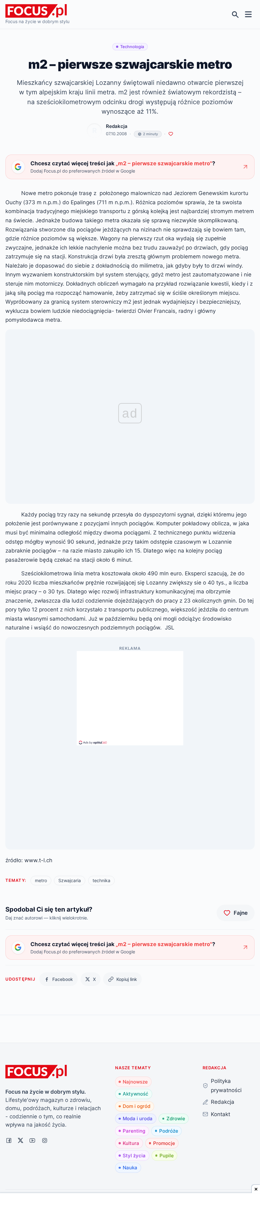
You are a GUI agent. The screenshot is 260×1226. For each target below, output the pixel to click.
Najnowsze (135, 1082)
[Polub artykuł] (170, 134)
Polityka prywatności (226, 1085)
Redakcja (116, 126)
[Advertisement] (130, 695)
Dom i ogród (136, 1106)
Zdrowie (175, 1118)
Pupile (166, 1156)
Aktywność (135, 1094)
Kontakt (220, 1114)
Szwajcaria (69, 880)
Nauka (130, 1168)
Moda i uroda (138, 1118)
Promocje (164, 1143)
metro (41, 880)
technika (101, 880)
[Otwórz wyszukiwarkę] (235, 14)
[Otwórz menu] (248, 14)
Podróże (168, 1131)
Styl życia (134, 1156)
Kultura (131, 1143)
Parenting (134, 1131)
